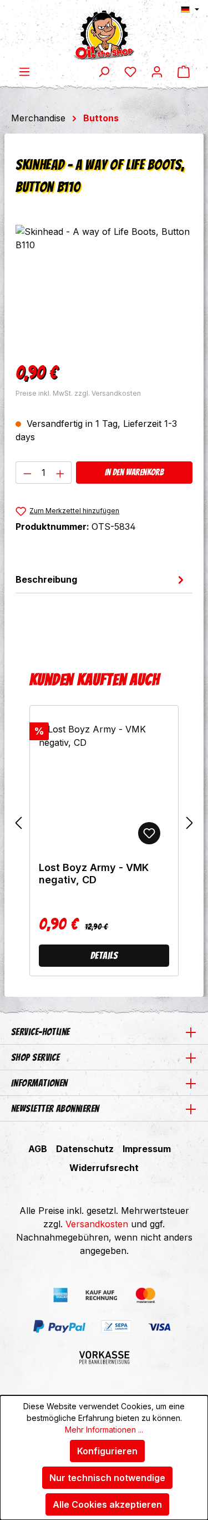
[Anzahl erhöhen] (60, 472)
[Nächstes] (189, 822)
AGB (37, 1148)
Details (104, 955)
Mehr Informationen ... (104, 1429)
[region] (104, 287)
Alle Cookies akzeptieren (107, 1504)
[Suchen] (103, 71)
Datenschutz (85, 1148)
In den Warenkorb (134, 472)
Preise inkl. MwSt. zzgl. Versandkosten (78, 393)
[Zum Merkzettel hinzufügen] (149, 833)
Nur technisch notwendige (107, 1477)
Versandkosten (96, 1223)
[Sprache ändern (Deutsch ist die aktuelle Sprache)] (190, 9)
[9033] (104, 287)
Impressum (147, 1148)
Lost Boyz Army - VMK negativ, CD (94, 874)
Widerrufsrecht (104, 1167)
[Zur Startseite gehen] (104, 32)
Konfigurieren (107, 1451)
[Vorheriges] (18, 822)
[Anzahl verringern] (27, 472)
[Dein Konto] (157, 71)
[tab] (101, 579)
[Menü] (24, 71)
